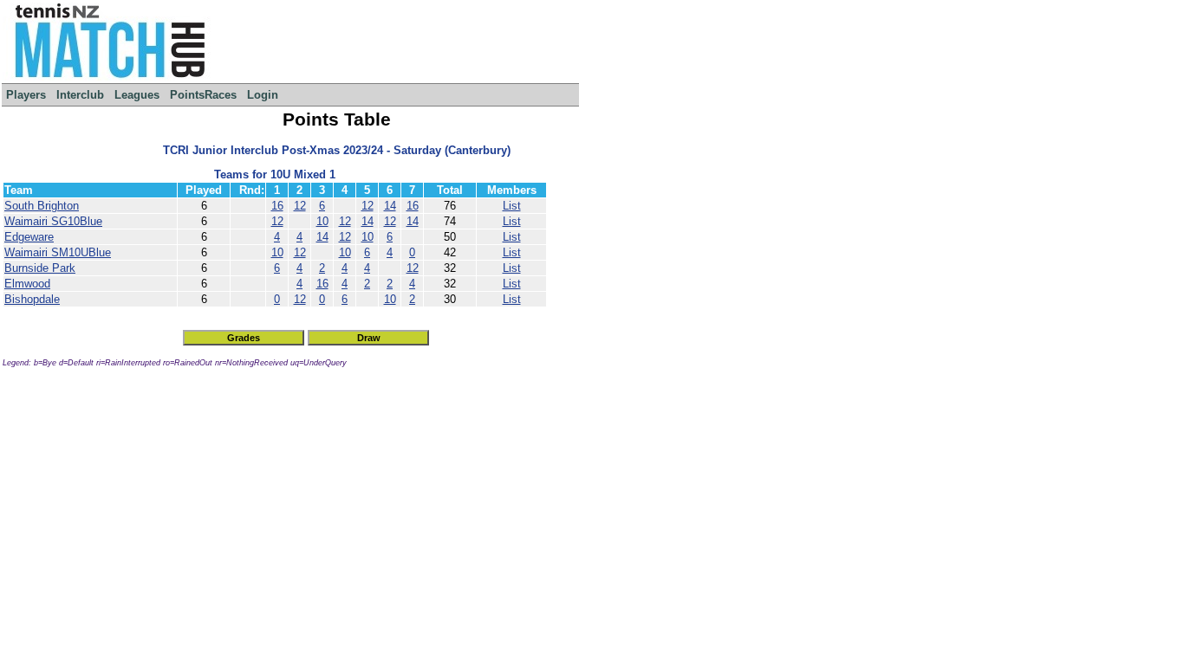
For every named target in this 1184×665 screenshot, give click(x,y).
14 (390, 205)
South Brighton (41, 205)
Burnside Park (39, 267)
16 (277, 205)
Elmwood (27, 283)
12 (300, 205)
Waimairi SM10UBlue (57, 252)
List (512, 205)
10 (322, 221)
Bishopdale (32, 299)
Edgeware (29, 236)
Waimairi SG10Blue (53, 221)
